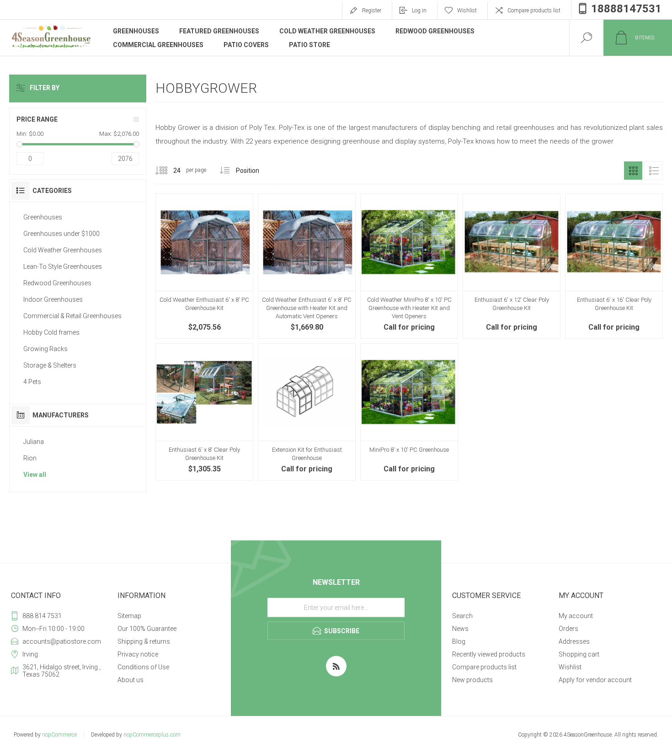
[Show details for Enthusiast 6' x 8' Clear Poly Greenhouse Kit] (204, 412)
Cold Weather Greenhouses (62, 250)
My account (576, 615)
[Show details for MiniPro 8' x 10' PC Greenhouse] (409, 412)
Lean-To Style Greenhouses (62, 266)
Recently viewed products (488, 654)
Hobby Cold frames (51, 332)
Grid (633, 170)
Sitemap (129, 615)
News (460, 628)
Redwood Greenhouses (57, 283)
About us (130, 680)
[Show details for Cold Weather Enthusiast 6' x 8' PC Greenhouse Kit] (204, 266)
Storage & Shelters (49, 365)
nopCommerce (59, 735)
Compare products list (533, 10)
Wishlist (570, 667)
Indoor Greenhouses (53, 299)
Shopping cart (579, 654)
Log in (419, 10)
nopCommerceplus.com (152, 735)
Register (371, 10)
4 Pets (32, 381)
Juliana (33, 441)
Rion (30, 458)
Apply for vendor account (595, 680)
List (654, 170)
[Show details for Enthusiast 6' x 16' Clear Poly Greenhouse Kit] (613, 266)
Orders (568, 628)
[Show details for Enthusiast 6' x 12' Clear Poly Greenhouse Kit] (511, 266)
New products (472, 680)
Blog (458, 641)
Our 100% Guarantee (146, 628)
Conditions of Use (143, 667)
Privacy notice (137, 654)
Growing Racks (45, 348)
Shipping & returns (143, 641)
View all (34, 474)
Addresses (574, 641)
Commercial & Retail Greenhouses (72, 316)
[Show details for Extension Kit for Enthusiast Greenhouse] (306, 412)
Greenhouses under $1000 (61, 233)
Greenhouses (42, 217)
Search (462, 615)
